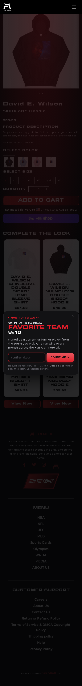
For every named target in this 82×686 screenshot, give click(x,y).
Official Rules (57, 365)
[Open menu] (74, 7)
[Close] (73, 316)
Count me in (60, 357)
